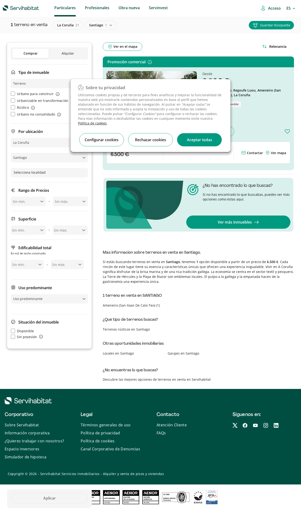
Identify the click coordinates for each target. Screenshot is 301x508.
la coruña (68, 25)
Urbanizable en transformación (42, 100)
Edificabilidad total (31, 250)
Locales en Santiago (118, 353)
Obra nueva (129, 7)
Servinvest (158, 7)
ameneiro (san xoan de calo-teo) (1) (131, 305)
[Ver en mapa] (268, 153)
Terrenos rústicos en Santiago (126, 329)
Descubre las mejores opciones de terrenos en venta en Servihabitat (157, 379)
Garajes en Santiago (183, 353)
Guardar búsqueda (275, 25)
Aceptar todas (199, 139)
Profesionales (97, 7)
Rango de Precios (33, 190)
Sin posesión (27, 337)
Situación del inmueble (38, 322)
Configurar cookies (102, 139)
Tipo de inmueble (33, 72)
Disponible (25, 331)
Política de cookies (92, 123)
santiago (98, 25)
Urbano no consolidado (36, 114)
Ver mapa (278, 153)
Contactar (254, 153)
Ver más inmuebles (235, 222)
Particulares (65, 7)
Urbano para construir (35, 94)
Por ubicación (30, 131)
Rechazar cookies (150, 139)
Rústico (23, 107)
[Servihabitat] (13, 7)
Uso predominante (35, 287)
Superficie (27, 219)
